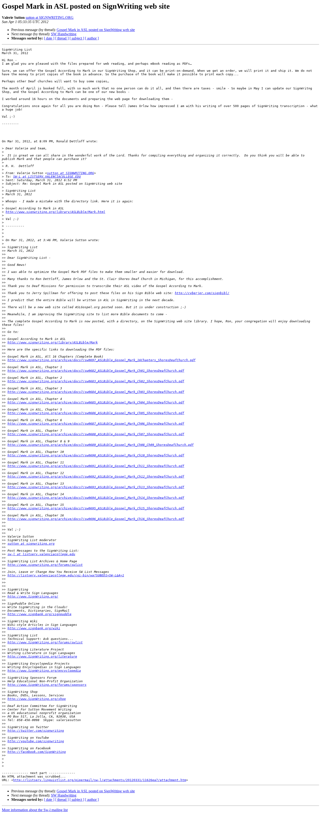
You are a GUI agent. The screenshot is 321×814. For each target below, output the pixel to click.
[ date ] (49, 38)
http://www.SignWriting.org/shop (37, 699)
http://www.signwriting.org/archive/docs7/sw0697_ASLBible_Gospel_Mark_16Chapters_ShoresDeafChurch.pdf (102, 360)
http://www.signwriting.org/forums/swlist (45, 565)
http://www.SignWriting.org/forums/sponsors (47, 684)
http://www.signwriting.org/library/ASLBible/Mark (53, 342)
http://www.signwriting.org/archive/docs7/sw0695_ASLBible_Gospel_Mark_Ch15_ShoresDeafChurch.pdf (96, 508)
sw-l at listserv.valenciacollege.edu (41, 554)
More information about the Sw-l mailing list (35, 810)
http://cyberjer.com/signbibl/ (202, 293)
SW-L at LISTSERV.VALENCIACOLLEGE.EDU (47, 176)
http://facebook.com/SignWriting (37, 752)
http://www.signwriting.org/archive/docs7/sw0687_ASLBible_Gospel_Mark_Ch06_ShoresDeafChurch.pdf (96, 423)
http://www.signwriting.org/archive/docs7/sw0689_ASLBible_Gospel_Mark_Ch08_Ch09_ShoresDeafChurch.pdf (101, 445)
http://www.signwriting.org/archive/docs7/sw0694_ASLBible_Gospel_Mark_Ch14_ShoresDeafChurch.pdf (96, 497)
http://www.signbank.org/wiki (34, 628)
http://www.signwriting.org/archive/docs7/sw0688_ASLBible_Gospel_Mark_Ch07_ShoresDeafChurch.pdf (96, 434)
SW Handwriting (63, 34)
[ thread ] (62, 38)
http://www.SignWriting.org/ (33, 596)
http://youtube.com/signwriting (36, 741)
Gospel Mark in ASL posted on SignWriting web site (96, 30)
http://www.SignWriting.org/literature (42, 656)
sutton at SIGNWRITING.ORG (50, 18)
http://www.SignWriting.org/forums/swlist (45, 642)
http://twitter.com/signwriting (36, 730)
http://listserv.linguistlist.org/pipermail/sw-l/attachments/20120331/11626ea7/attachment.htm (99, 780)
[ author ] (92, 38)
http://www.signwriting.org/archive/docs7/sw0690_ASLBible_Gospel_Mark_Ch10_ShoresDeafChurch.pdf (96, 455)
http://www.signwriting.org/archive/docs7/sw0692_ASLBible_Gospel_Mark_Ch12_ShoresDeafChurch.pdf (96, 476)
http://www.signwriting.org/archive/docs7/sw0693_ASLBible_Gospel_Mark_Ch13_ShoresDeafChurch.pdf (96, 487)
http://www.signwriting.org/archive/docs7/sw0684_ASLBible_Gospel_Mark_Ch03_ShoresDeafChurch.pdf (96, 392)
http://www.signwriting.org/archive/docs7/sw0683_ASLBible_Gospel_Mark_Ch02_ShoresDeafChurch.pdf (96, 381)
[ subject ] (77, 38)
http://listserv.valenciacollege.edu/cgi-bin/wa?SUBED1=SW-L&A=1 (66, 575)
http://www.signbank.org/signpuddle (39, 614)
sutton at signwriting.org (31, 543)
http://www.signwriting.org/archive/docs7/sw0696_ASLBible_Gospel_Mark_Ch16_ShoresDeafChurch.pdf (96, 519)
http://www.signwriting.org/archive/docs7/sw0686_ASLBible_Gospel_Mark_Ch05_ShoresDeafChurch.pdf (96, 413)
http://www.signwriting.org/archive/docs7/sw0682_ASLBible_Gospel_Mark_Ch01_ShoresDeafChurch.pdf (96, 370)
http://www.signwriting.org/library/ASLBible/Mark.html (55, 212)
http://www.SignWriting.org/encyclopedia (44, 670)
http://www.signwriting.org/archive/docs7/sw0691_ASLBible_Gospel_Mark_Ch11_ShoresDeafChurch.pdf (96, 466)
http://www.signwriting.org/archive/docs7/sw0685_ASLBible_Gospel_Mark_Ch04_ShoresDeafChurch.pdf (96, 402)
